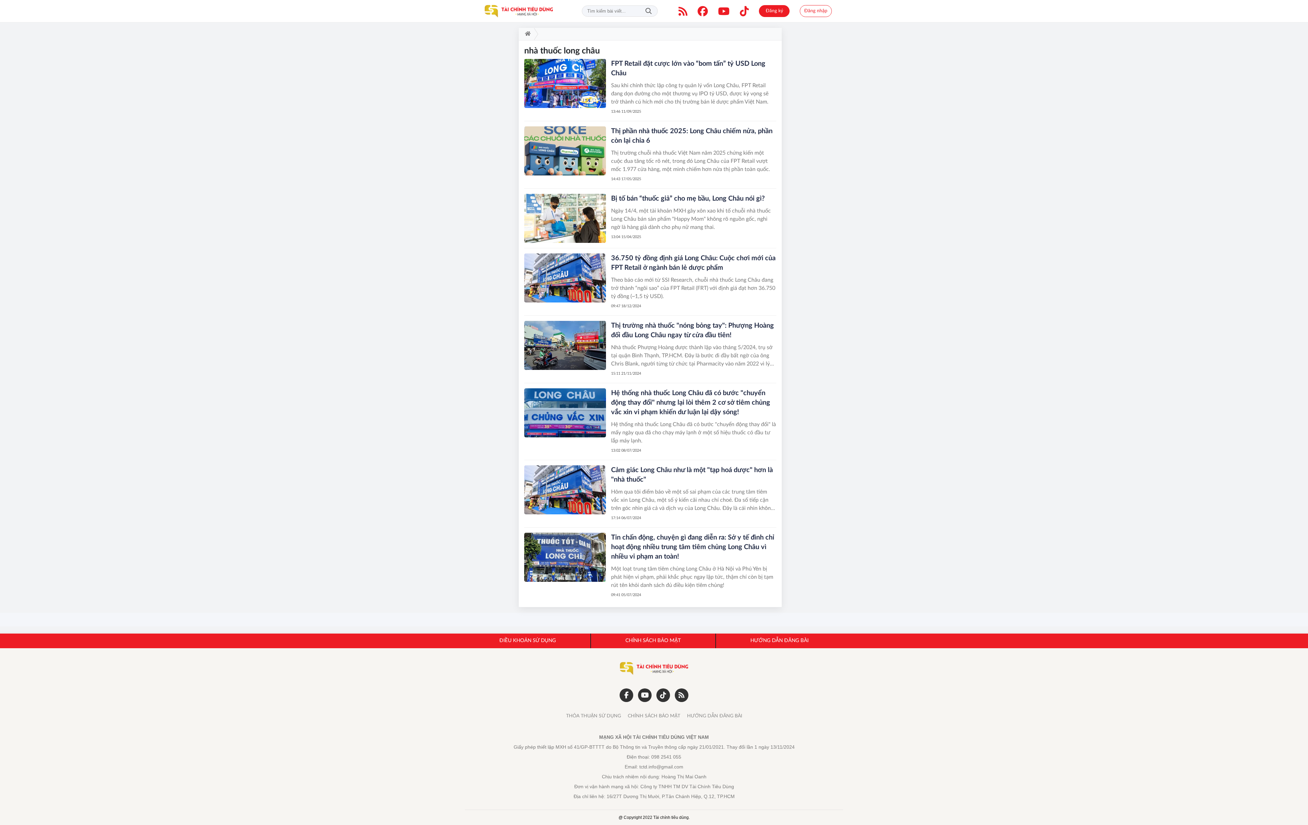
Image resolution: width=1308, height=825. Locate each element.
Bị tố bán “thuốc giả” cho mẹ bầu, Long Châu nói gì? (688, 198)
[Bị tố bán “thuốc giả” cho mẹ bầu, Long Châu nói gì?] (565, 218)
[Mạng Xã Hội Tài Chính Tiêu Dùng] (519, 11)
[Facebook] (702, 11)
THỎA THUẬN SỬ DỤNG (593, 716)
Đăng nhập (815, 11)
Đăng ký (774, 11)
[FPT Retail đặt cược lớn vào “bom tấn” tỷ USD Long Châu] (565, 83)
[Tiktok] (744, 11)
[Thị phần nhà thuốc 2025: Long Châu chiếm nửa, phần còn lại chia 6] (565, 150)
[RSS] (682, 11)
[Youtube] (724, 11)
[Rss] (681, 695)
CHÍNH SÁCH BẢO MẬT (654, 716)
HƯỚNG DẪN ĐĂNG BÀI (714, 716)
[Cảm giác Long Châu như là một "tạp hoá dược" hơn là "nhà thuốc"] (565, 489)
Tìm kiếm (648, 11)
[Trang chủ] (526, 34)
